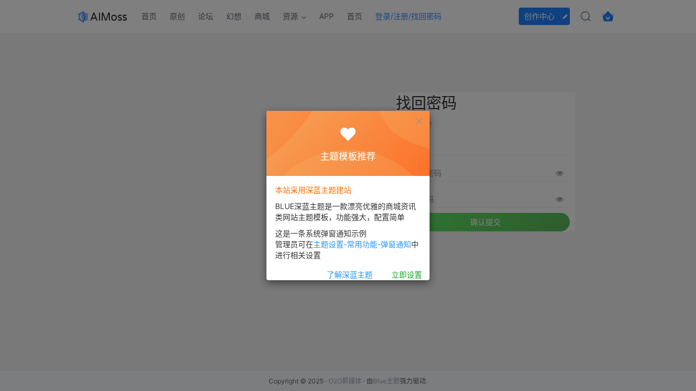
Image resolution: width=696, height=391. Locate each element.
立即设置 (406, 274)
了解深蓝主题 (349, 274)
